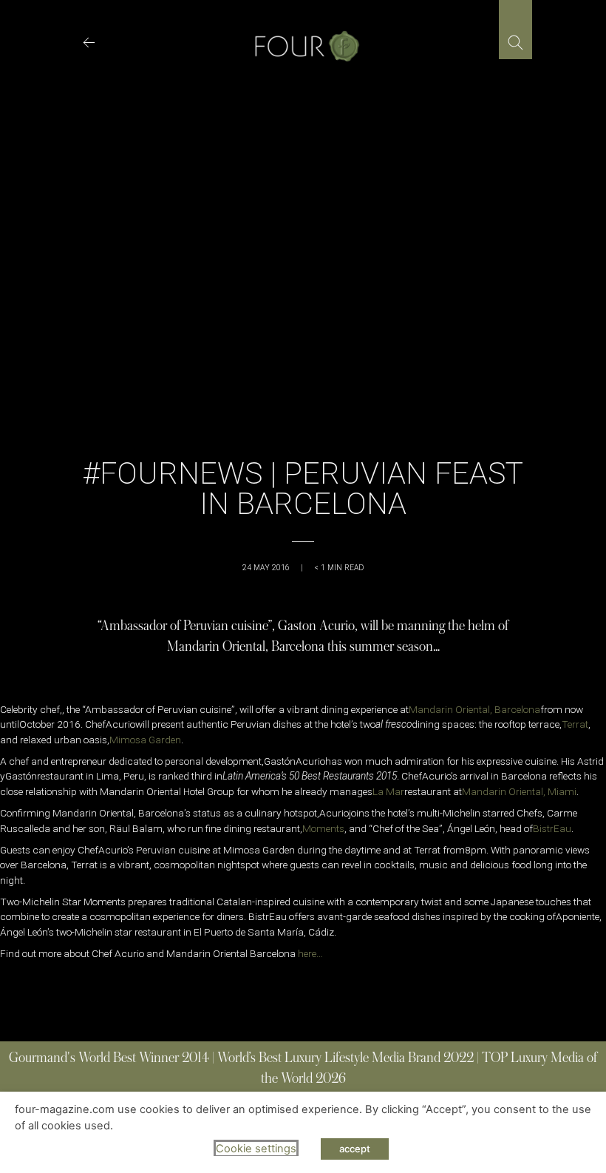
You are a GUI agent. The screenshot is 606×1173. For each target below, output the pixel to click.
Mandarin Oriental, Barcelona (474, 709)
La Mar (388, 791)
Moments (323, 828)
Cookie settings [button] (256, 1148)
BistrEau (552, 828)
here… (310, 953)
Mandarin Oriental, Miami (519, 791)
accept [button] (354, 1149)
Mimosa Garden (145, 740)
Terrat (575, 724)
